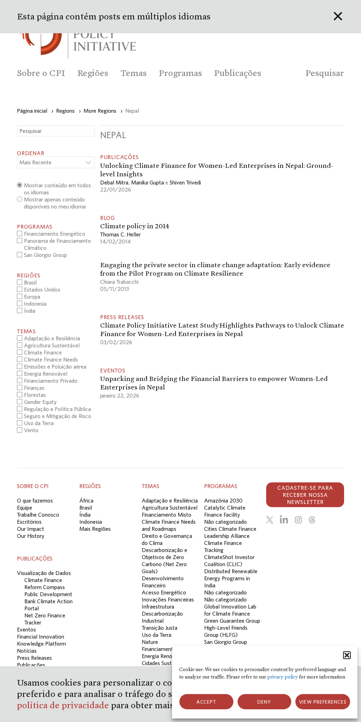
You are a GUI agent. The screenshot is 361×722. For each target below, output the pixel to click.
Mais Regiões (95, 529)
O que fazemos (35, 500)
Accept (206, 702)
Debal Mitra (114, 182)
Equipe (24, 507)
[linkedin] (284, 519)
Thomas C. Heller (120, 234)
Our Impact (30, 529)
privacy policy (282, 677)
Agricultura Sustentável (169, 507)
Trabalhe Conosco (38, 514)
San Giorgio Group (225, 642)
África (86, 500)
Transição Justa (159, 627)
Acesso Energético (164, 592)
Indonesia (90, 521)
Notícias (27, 650)
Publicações (31, 665)
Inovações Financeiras (168, 599)
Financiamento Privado (168, 649)
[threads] (312, 519)
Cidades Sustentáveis (166, 663)
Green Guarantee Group (232, 620)
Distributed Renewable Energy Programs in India (230, 578)
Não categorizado (225, 521)
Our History (30, 536)
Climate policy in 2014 (134, 226)
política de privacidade (64, 705)
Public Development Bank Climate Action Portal (48, 601)
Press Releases (34, 658)
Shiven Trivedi (185, 182)
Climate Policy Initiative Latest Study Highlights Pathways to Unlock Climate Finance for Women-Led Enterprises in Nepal (222, 329)
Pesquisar (324, 72)
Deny (264, 702)
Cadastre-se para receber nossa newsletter (305, 495)
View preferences (323, 702)
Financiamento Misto (166, 514)
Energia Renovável (163, 656)
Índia (85, 514)
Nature (150, 642)
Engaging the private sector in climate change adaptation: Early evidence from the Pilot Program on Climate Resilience (215, 268)
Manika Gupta (147, 182)
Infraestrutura (158, 606)
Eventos (26, 629)
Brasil (85, 507)
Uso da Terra (156, 635)
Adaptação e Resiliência (170, 500)
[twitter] (269, 519)
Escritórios (29, 521)
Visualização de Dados (44, 573)
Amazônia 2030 (223, 500)
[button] (346, 655)
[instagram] (298, 519)
